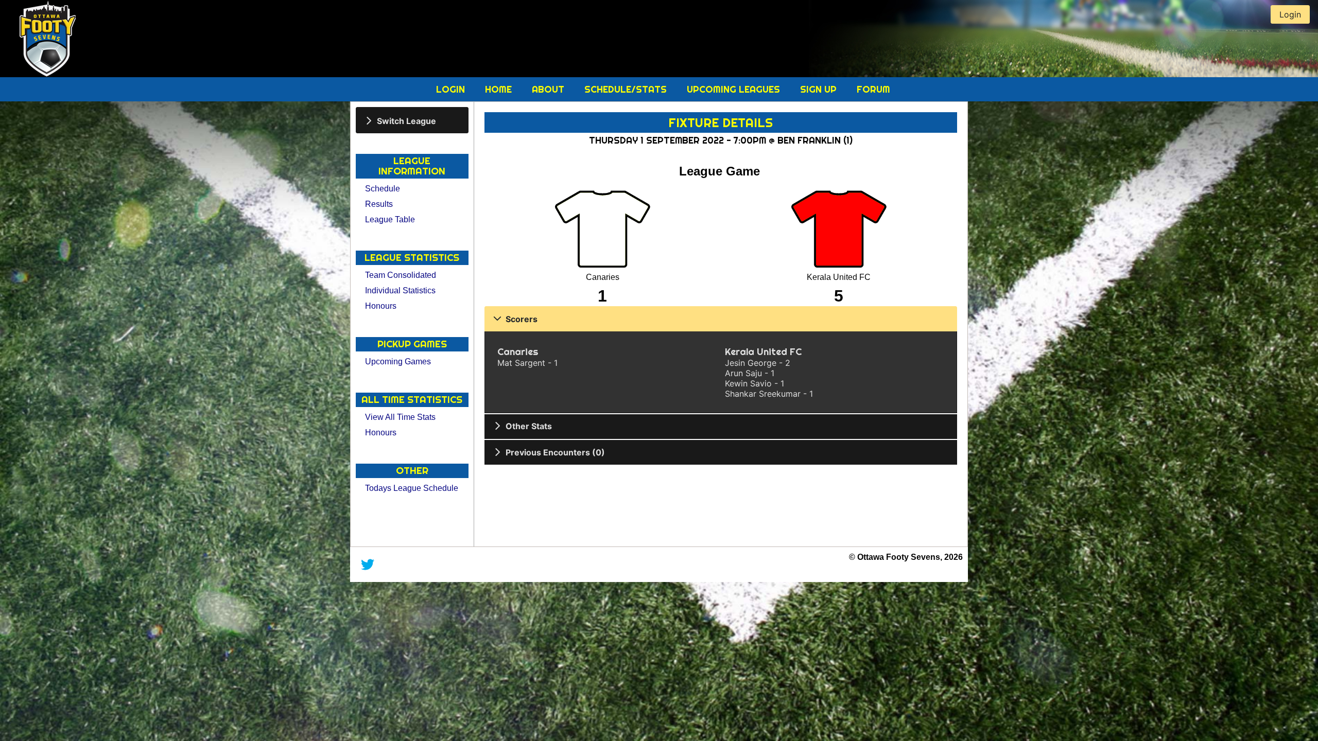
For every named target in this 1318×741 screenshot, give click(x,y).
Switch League (406, 120)
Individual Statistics (400, 290)
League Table (390, 219)
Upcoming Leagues (735, 89)
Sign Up (819, 89)
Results (379, 204)
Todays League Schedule (411, 488)
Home (499, 89)
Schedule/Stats (626, 89)
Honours (380, 306)
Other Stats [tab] (529, 426)
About (549, 89)
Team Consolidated (400, 275)
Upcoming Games (398, 361)
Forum (873, 89)
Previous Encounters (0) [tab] (555, 452)
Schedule (382, 188)
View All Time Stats (400, 417)
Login (451, 89)
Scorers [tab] (521, 319)
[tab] (412, 120)
